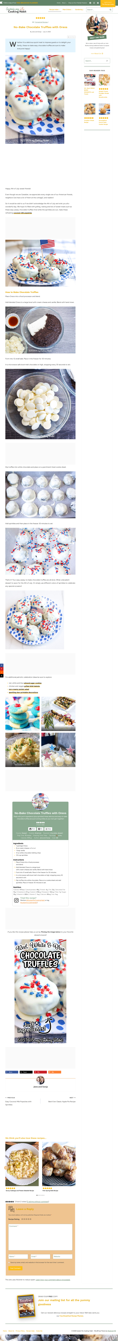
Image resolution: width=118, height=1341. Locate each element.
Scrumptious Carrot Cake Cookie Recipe (103, 122)
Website (57, 1256)
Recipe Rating (13, 1219)
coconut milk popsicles (23, 213)
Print (33, 829)
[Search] (107, 61)
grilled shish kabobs (32, 686)
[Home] (33, 22)
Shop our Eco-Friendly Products (77, 3)
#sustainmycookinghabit (28, 903)
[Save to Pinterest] (1, 669)
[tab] (38, 1195)
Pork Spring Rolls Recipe (50, 1190)
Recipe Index (30, 1331)
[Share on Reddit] (1, 672)
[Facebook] (90, 3)
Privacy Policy (20, 1331)
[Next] (75, 1168)
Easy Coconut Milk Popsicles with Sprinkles (18, 1101)
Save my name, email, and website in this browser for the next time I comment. (37, 1262)
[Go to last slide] (6, 1168)
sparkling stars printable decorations (23, 692)
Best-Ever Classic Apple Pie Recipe (61, 1100)
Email (34, 1256)
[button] (37, 18)
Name (12, 1256)
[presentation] (22, 1164)
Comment (13, 1226)
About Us (11, 1331)
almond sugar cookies (32, 683)
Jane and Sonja (36, 32)
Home (58, 3)
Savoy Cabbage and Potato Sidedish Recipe (20, 1190)
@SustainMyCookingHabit (35, 900)
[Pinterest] (98, 3)
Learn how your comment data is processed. (53, 1280)
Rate (49, 829)
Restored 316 (112, 1331)
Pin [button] (41, 829)
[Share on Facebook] (1, 665)
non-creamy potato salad (19, 689)
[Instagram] (94, 3)
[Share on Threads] (1, 675)
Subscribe (39, 1331)
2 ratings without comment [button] (37, 1202)
